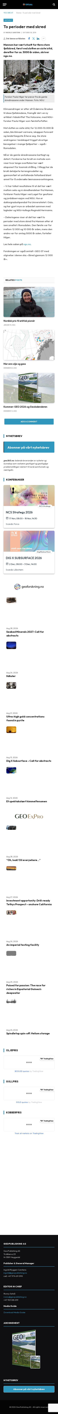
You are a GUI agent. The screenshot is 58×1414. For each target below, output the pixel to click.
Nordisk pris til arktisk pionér (19, 320)
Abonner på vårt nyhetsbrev (28, 447)
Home (18, 13)
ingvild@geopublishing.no (15, 1273)
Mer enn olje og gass (15, 363)
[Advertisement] (25, 1184)
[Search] (53, 4)
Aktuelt (8, 20)
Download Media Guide (14, 1312)
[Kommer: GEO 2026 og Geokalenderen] (29, 388)
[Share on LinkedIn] (38, 38)
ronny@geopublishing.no (15, 1297)
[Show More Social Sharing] (43, 38)
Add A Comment (29, 421)
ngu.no (27, 244)
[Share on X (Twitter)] (33, 38)
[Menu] (4, 4)
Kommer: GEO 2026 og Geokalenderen (25, 406)
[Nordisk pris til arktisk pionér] (29, 302)
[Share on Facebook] (29, 38)
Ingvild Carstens (13, 33)
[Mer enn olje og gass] (29, 345)
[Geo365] (29, 4)
